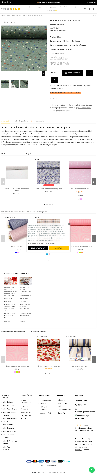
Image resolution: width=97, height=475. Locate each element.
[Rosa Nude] (49, 254)
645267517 (82, 405)
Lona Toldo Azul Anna (79, 366)
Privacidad (55, 472)
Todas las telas (26, 412)
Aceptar (58, 248)
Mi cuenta (62, 400)
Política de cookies (34, 243)
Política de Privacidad (43, 408)
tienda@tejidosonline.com (85, 412)
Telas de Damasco (9, 431)
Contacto (61, 413)
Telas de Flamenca (10, 418)
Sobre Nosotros (45, 400)
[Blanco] (78, 199)
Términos (62, 472)
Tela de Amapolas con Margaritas (48, 366)
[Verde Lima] (80, 252)
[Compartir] (50, 99)
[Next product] (95, 15)
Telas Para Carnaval (6, 448)
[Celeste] (47, 254)
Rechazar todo (38, 248)
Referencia (54, 24)
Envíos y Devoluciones (26, 401)
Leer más (7, 321)
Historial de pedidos (62, 404)
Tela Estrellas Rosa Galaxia (79, 188)
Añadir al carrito (74, 73)
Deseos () (92, 2)
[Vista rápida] (20, 186)
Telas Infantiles (8, 405)
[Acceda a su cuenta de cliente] (89, 9)
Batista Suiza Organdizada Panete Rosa (17, 189)
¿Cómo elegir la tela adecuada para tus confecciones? (25, 291)
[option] (10, 301)
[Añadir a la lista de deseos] (89, 73)
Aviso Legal (44, 403)
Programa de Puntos (26, 417)
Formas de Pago (46, 413)
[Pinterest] (56, 99)
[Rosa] (81, 199)
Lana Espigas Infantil (17, 246)
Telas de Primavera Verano (10, 442)
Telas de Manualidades (8, 423)
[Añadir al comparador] (54, 80)
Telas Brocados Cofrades (8, 436)
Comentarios (38, 121)
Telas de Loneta (8, 428)
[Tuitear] (53, 99)
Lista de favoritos (64, 410)
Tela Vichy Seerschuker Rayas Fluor (79, 246)
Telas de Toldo (8, 402)
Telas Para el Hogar (10, 409)
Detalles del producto (20, 121)
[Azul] (16, 252)
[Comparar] (17, 186)
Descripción (5, 121)
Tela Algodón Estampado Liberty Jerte (48, 188)
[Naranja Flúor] (82, 252)
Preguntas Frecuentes (25, 407)
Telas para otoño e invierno (9, 413)
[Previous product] (94, 15)
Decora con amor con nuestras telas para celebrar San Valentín (10, 291)
